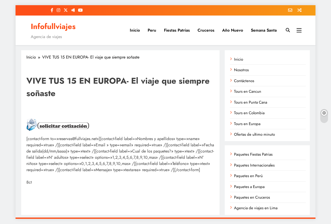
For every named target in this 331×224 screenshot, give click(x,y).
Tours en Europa (247, 124)
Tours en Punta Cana (250, 102)
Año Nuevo (232, 30)
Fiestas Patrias (177, 30)
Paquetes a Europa (249, 187)
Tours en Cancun (247, 91)
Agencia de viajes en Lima (255, 208)
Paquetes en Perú (248, 176)
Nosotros (241, 70)
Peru (152, 30)
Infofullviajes (53, 26)
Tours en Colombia (249, 113)
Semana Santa (264, 30)
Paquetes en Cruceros (252, 197)
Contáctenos (244, 81)
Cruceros (206, 30)
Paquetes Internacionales (254, 165)
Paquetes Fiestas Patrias (253, 154)
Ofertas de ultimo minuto (254, 134)
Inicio (135, 30)
